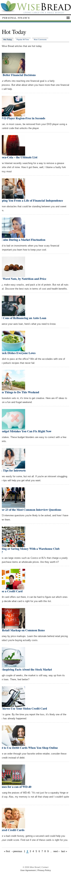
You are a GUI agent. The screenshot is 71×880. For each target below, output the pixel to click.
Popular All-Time (23, 39)
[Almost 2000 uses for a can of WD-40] (13, 783)
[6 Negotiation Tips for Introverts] (13, 467)
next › (56, 851)
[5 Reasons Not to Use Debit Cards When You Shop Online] (13, 744)
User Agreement (28, 870)
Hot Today (7, 39)
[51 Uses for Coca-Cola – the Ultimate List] (13, 154)
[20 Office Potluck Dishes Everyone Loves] (13, 349)
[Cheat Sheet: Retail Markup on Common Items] (13, 627)
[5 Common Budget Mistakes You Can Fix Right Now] (13, 428)
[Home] (35, 12)
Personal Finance (16, 17)
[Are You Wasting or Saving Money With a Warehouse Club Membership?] (13, 545)
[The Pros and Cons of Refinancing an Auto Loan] (13, 314)
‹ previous (17, 851)
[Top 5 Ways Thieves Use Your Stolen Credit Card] (13, 705)
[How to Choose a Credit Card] (13, 587)
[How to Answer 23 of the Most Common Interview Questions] (13, 506)
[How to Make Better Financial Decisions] (13, 71)
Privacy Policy (44, 870)
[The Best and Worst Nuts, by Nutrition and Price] (13, 275)
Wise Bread (35, 867)
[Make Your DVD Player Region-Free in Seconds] (13, 114)
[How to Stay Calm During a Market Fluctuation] (13, 236)
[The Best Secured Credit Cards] (13, 826)
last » (64, 851)
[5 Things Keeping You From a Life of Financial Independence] (13, 197)
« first (7, 851)
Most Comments (40, 39)
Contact (45, 867)
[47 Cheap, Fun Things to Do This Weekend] (13, 388)
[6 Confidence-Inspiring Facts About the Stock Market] (13, 666)
